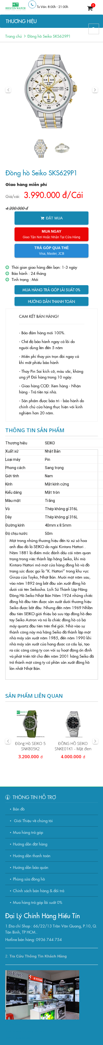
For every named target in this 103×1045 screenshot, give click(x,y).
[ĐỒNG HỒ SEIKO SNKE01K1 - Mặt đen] (73, 724)
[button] (8, 90)
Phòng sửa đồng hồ (29, 879)
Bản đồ (19, 809)
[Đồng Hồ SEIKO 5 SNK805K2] (30, 724)
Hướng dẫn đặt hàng (30, 844)
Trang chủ (13, 36)
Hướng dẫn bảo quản (30, 867)
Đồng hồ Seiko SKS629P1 (49, 36)
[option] (52, 90)
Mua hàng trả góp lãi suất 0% (51, 289)
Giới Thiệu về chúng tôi (33, 820)
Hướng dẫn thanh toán (51, 301)
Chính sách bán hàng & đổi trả (38, 890)
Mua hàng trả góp (28, 832)
